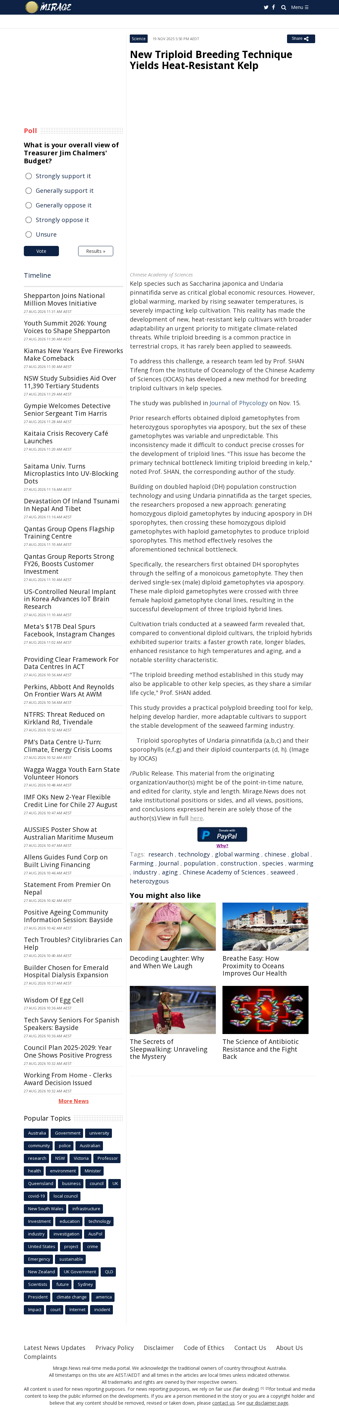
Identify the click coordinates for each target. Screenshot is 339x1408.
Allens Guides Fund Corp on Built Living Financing (66, 861)
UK (115, 1183)
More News (74, 1101)
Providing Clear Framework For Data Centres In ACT (71, 663)
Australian (90, 1146)
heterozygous (149, 881)
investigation (66, 1234)
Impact (34, 1309)
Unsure (46, 234)
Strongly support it (63, 176)
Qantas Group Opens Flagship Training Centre (69, 533)
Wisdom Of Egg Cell (54, 1000)
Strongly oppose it (62, 220)
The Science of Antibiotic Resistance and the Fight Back (260, 1049)
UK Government (80, 1272)
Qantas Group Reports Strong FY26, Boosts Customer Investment (69, 564)
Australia (37, 1133)
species (272, 863)
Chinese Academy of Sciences (224, 872)
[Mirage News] (51, 7)
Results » (95, 251)
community (39, 1146)
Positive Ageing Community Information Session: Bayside (68, 916)
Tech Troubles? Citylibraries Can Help (73, 943)
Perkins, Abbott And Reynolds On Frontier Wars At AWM (69, 691)
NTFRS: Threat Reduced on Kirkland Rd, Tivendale (64, 718)
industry (145, 872)
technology (194, 854)
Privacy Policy (114, 1348)
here (196, 818)
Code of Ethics (204, 1348)
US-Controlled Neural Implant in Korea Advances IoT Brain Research (70, 599)
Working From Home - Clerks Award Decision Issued (68, 1079)
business (71, 1183)
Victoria (81, 1158)
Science (139, 38)
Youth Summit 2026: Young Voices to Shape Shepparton (67, 327)
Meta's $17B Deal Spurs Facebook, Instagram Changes (69, 630)
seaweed (282, 872)
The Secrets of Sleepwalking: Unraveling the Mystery (168, 1049)
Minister (93, 1171)
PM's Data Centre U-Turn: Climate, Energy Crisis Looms (68, 746)
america (104, 1297)
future (62, 1284)
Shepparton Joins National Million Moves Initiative (64, 299)
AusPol (95, 1234)
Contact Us (250, 1348)
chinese (275, 854)
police (65, 1146)
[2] (267, 1388)
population (200, 863)
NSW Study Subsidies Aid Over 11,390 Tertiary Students (70, 382)
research (160, 854)
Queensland (40, 1183)
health (34, 1171)
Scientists (37, 1284)
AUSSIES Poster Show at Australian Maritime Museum (69, 833)
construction (238, 863)
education (70, 1221)
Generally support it (65, 190)
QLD (109, 1272)
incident (102, 1309)
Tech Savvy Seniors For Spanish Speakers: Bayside (71, 1024)
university (99, 1133)
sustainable (71, 1259)
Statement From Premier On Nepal (67, 888)
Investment (39, 1221)
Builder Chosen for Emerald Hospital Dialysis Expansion (66, 971)
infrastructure (86, 1209)
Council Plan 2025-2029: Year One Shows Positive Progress (68, 1051)
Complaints (40, 1357)
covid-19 (36, 1196)
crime (92, 1246)
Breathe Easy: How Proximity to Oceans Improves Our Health (254, 966)
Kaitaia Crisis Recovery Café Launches (66, 437)
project (71, 1246)
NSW (60, 1158)
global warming (237, 854)
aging (170, 872)
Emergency (39, 1259)
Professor (108, 1158)
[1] (262, 1388)
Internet (77, 1309)
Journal (169, 863)
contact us (223, 1403)
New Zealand (41, 1272)
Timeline (37, 275)
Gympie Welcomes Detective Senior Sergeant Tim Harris (67, 410)
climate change (72, 1297)
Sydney (85, 1284)
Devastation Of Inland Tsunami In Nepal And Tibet (72, 505)
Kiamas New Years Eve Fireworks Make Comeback (73, 354)
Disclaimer (159, 1348)
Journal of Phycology (239, 403)
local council (66, 1196)
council (97, 1183)
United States (41, 1246)
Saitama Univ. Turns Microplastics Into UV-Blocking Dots (71, 474)
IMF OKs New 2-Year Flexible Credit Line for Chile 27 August (71, 801)
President (38, 1297)
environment (63, 1171)
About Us (289, 1348)
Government (67, 1133)
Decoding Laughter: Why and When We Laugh (167, 962)
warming (301, 863)
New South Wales (46, 1209)
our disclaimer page (267, 1403)
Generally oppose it (64, 205)
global (300, 854)
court (55, 1309)
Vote (41, 251)
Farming (142, 863)
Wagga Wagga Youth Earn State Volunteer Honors (72, 773)
